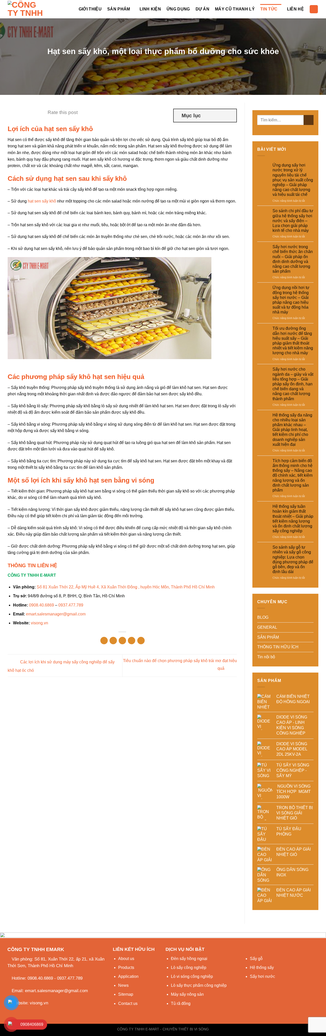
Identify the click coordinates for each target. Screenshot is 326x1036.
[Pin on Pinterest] (131, 640)
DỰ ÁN (203, 9)
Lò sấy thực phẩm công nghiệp (199, 985)
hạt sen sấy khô (42, 201)
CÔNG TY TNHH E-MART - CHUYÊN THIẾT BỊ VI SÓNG (163, 1029)
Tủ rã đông (181, 1003)
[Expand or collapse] (230, 115)
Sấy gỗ (256, 958)
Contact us (128, 1003)
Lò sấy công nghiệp (188, 967)
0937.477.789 (70, 605)
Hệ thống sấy (262, 967)
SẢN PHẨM (118, 9)
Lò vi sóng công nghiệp (192, 976)
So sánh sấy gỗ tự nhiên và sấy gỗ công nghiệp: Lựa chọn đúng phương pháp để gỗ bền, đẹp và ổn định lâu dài (293, 559)
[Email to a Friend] (122, 640)
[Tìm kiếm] (314, 9)
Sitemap (125, 994)
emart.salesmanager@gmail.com (56, 614)
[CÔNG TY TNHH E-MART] (27, 9)
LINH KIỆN (150, 9)
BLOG (262, 617)
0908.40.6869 (41, 605)
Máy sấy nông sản (187, 994)
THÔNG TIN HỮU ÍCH (277, 647)
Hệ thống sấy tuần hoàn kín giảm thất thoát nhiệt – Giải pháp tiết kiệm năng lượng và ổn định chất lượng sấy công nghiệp (293, 518)
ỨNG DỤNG (178, 9)
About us (126, 958)
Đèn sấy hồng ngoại (189, 958)
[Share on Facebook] (104, 640)
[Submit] (309, 120)
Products (126, 967)
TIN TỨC (268, 9)
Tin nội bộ (266, 657)
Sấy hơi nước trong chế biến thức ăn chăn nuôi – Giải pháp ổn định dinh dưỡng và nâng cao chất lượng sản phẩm (293, 259)
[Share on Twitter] (113, 640)
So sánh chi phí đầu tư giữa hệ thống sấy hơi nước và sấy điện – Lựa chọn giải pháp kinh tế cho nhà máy (293, 221)
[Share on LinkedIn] (141, 640)
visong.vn (39, 623)
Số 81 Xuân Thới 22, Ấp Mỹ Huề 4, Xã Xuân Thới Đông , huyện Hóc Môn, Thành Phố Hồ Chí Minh (126, 587)
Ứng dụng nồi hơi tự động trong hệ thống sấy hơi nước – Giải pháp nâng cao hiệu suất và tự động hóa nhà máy (291, 299)
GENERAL (267, 627)
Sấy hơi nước (262, 976)
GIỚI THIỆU (90, 9)
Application (128, 976)
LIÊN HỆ (295, 9)
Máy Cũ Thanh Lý (235, 9)
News (123, 985)
